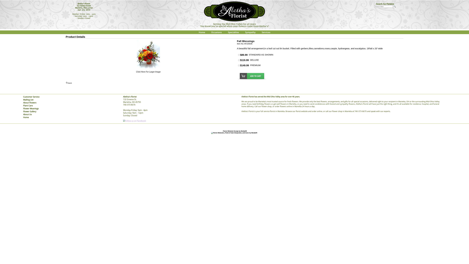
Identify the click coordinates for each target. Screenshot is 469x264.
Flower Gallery (29, 111)
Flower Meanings (31, 108)
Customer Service (31, 96)
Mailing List (28, 99)
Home (202, 32)
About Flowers (29, 102)
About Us (27, 114)
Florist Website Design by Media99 (235, 131)
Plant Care (28, 105)
